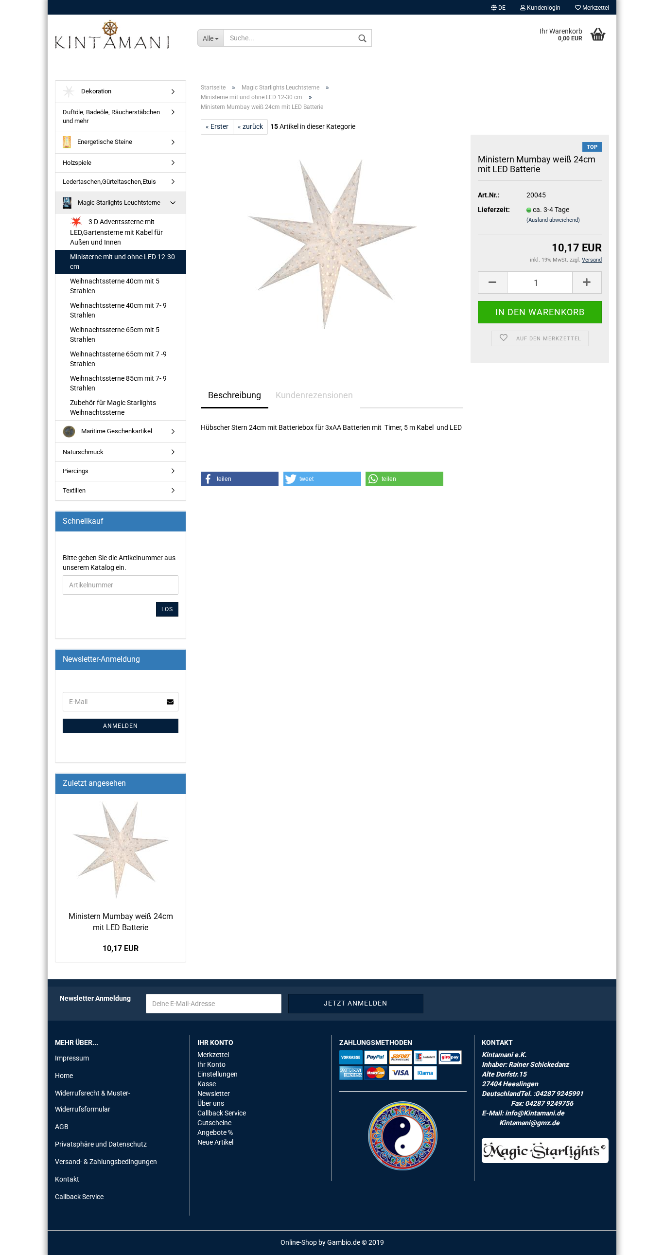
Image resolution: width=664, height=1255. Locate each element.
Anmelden (120, 726)
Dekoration (95, 91)
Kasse (206, 1084)
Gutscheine (214, 1123)
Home (64, 1075)
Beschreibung (234, 395)
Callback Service (79, 1197)
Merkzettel (595, 7)
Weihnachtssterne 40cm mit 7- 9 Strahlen (118, 310)
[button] (240, 479)
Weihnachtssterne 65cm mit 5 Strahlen (114, 334)
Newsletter (213, 1093)
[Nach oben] (637, 1240)
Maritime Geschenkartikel (116, 431)
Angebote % (215, 1132)
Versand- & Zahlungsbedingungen (106, 1162)
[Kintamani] (119, 34)
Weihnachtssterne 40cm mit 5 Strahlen (114, 286)
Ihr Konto (211, 1064)
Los (167, 609)
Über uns (210, 1103)
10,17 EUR (121, 948)
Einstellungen (217, 1074)
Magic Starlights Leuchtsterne (118, 202)
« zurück (250, 126)
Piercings (75, 471)
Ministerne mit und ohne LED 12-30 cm (122, 261)
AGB (62, 1127)
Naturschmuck (83, 452)
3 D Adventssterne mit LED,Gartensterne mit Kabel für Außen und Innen (116, 232)
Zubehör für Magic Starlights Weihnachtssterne (113, 407)
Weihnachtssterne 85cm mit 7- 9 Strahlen (118, 383)
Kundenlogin (542, 7)
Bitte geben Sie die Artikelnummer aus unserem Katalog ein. (119, 562)
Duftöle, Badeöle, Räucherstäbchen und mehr (111, 116)
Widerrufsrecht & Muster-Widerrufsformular (92, 1101)
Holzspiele (77, 162)
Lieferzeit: (494, 209)
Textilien (74, 490)
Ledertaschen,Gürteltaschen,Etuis (109, 181)
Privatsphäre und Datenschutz (101, 1144)
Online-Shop (298, 1242)
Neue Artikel (215, 1142)
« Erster (217, 126)
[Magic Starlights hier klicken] (545, 1151)
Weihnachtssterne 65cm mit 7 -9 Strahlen (118, 359)
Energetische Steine (104, 141)
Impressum (72, 1058)
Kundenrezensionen (314, 395)
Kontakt (67, 1179)
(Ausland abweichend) (553, 220)
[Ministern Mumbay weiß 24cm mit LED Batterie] (332, 243)
